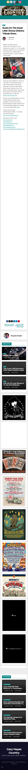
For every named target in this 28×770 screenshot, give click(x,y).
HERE (18, 107)
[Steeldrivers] (14, 461)
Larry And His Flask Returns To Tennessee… (13, 687)
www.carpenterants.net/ (9, 127)
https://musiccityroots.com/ (10, 95)
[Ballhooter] (14, 524)
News (4, 25)
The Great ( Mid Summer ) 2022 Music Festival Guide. (13, 369)
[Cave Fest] (14, 557)
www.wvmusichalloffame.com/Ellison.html (14, 129)
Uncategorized (7, 684)
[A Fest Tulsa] (14, 585)
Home (2, 767)
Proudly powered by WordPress (8, 762)
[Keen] (14, 491)
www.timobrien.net (8, 120)
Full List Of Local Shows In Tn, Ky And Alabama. (13, 384)
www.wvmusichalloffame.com (10, 115)
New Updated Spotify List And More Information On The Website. (13, 703)
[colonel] (14, 407)
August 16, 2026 (8, 706)
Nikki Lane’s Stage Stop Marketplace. (9, 325)
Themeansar (14, 763)
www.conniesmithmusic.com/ (10, 123)
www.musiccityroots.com (13, 214)
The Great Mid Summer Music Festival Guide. (12, 733)
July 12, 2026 (7, 736)
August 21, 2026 (8, 690)
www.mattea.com (7, 121)
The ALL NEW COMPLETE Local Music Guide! (19, 326)
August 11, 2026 (8, 721)
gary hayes (11, 37)
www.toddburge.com (8, 125)
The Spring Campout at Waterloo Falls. (12, 718)
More (12, 137)
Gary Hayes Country (14, 10)
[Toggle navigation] (26, 17)
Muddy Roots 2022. (10, 355)
